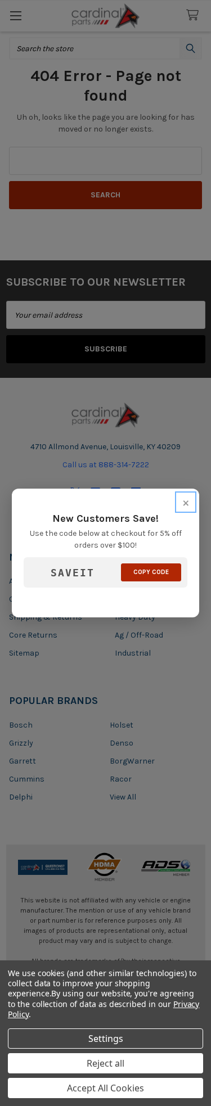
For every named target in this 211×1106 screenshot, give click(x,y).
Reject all (105, 1063)
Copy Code (151, 572)
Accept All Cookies (105, 1088)
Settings (105, 1038)
